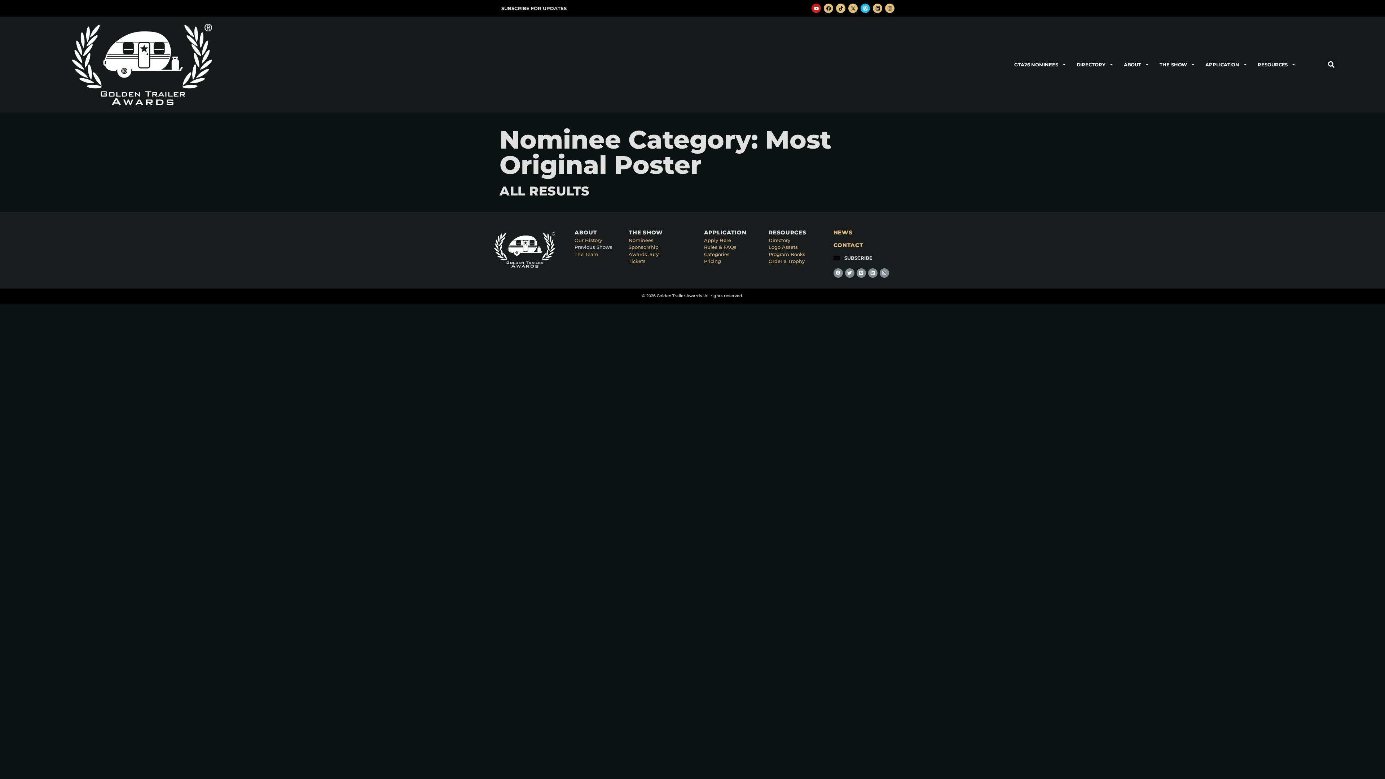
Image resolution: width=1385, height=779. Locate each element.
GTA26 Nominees (1036, 64)
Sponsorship (644, 247)
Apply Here (717, 240)
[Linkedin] (877, 8)
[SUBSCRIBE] (837, 258)
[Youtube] (816, 8)
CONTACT (848, 245)
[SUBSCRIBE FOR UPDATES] (494, 8)
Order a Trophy (787, 261)
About (1133, 64)
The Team (586, 254)
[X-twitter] (853, 8)
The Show (1173, 64)
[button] (1331, 64)
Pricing (712, 261)
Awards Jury (644, 254)
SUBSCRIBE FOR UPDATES (534, 8)
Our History (588, 240)
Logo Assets (783, 247)
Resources (1273, 64)
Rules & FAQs (720, 247)
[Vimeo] (865, 8)
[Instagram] (889, 8)
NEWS (843, 232)
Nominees (641, 240)
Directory (1091, 64)
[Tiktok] (840, 8)
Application (1222, 64)
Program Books (787, 254)
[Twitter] (849, 273)
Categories (717, 254)
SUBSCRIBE (858, 258)
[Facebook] (828, 8)
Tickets (637, 261)
